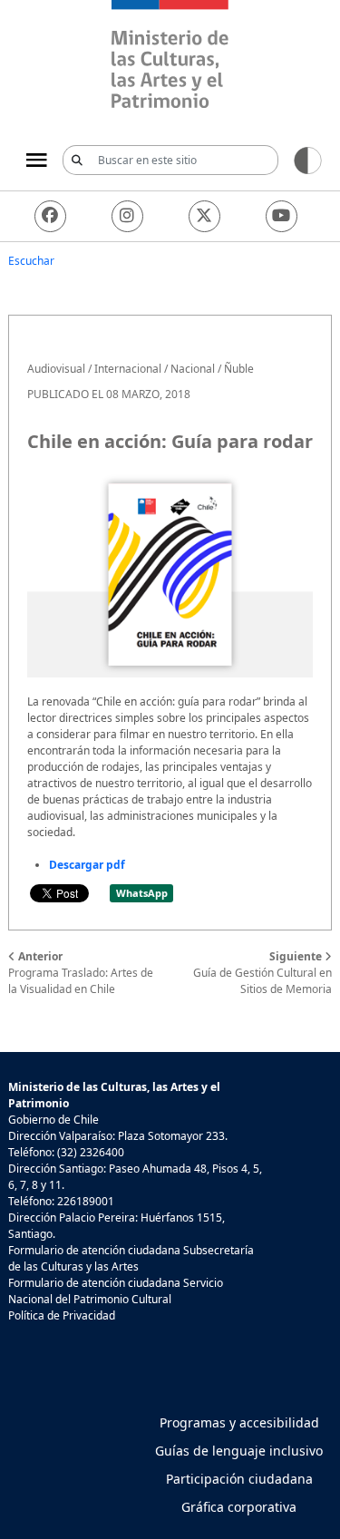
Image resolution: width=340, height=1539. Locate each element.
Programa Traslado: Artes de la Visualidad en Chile (80, 973)
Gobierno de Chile (53, 1119)
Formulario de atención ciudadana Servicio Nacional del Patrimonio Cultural (115, 1291)
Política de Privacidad (61, 1315)
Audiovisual (56, 368)
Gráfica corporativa (238, 1506)
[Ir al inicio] (170, 56)
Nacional (192, 368)
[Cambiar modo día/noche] (308, 159)
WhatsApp (142, 893)
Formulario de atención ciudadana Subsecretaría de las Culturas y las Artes (131, 1258)
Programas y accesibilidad (239, 1422)
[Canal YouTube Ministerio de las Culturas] (281, 216)
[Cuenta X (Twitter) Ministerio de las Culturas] (204, 216)
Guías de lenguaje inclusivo (239, 1450)
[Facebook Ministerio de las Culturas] (50, 216)
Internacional (127, 368)
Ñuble (239, 368)
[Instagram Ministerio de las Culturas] (127, 216)
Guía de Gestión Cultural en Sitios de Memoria (262, 973)
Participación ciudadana (239, 1478)
